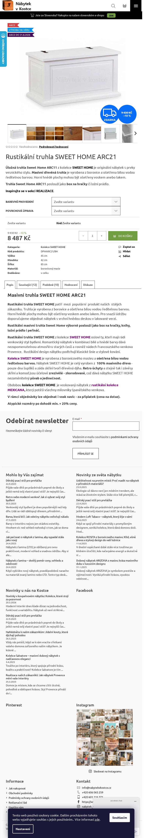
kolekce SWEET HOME (38, 385)
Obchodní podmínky (21, 793)
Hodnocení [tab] (71, 284)
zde (97, 819)
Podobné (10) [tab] (51, 284)
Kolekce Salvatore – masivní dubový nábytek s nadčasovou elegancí (33, 657)
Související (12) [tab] (28, 284)
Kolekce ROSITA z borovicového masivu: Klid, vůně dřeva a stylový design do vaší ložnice (106, 538)
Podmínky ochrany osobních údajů (29, 797)
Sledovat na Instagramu (107, 771)
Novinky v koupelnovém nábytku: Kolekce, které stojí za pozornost (37, 597)
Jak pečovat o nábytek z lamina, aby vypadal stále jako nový (35, 538)
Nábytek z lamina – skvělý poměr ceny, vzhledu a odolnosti (34, 562)
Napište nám (16, 807)
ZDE (111, 15)
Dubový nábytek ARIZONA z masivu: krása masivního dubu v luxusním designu (107, 562)
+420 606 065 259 (92, 792)
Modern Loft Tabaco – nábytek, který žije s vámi (104, 516)
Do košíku (125, 236)
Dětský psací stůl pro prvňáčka (24, 480)
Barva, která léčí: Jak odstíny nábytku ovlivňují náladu (37, 516)
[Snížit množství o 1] (83, 235)
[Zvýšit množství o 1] (101, 235)
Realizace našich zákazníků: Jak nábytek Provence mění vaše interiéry (35, 676)
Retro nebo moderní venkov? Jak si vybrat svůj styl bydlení (35, 498)
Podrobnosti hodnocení (53, 146)
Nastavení (23, 829)
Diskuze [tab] (88, 284)
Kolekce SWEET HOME (53, 247)
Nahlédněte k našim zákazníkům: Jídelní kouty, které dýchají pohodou (37, 633)
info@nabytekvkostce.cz (96, 787)
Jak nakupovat (17, 788)
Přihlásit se (86, 453)
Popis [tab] (10, 284)
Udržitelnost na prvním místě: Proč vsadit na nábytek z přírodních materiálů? (107, 482)
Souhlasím (119, 817)
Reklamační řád (18, 802)
